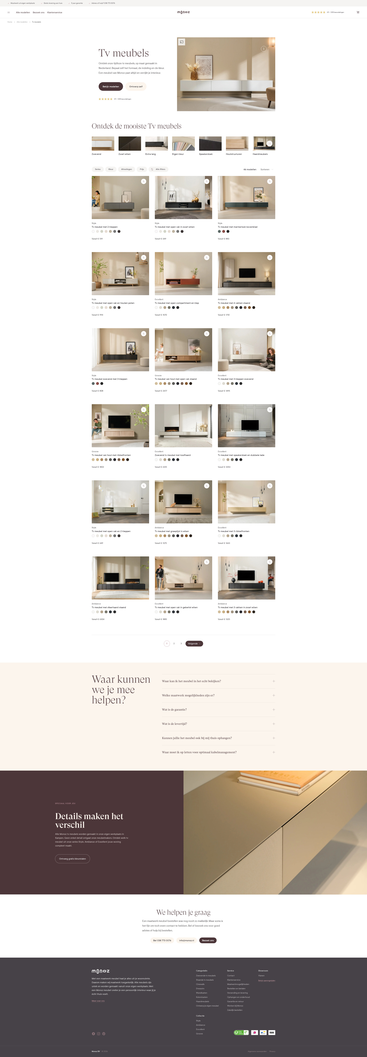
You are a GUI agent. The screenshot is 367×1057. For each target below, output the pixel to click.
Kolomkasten (202, 997)
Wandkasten (201, 993)
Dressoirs (200, 988)
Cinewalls (200, 984)
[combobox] (267, 169)
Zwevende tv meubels (206, 975)
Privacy (272, 1051)
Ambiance (200, 1025)
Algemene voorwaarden (257, 1051)
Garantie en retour (235, 1001)
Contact (231, 975)
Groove (199, 1033)
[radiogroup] (120, 231)
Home (9, 22)
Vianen (261, 975)
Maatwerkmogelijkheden (238, 984)
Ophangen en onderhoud (238, 997)
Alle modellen (23, 12)
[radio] (93, 231)
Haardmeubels (202, 1001)
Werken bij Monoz (235, 1006)
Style (198, 1021)
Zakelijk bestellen (234, 1010)
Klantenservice (54, 12)
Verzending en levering (237, 993)
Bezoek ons (38, 12)
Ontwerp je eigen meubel (207, 1006)
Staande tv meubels (205, 980)
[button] (328, 12)
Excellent (200, 1029)
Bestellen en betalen (236, 988)
